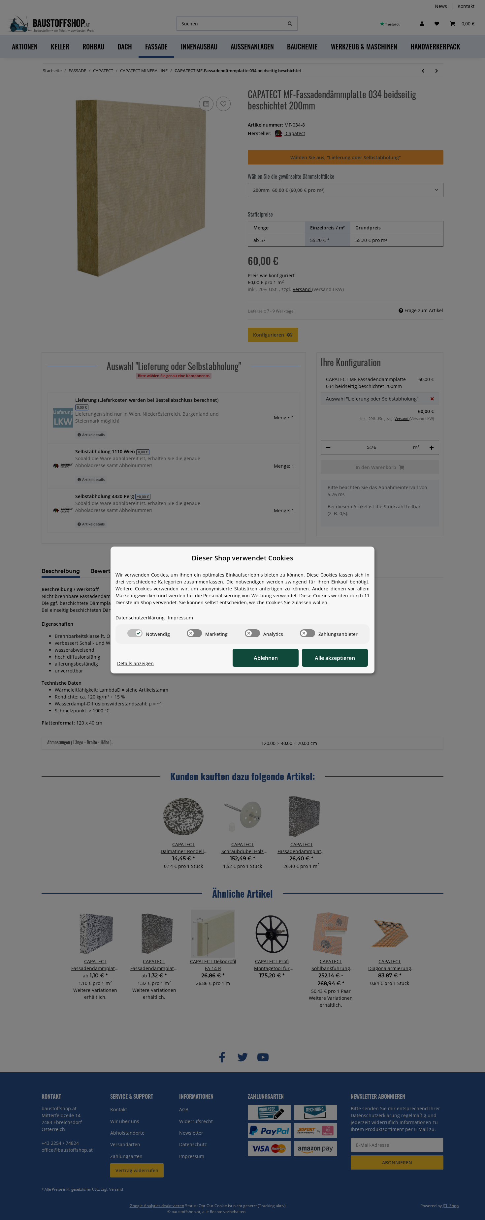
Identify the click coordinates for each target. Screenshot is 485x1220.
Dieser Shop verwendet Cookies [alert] (242, 557)
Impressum (180, 617)
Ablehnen (266, 658)
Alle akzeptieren (335, 658)
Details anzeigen (135, 663)
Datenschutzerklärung (140, 617)
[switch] (135, 633)
